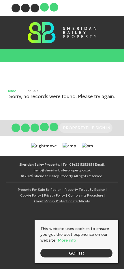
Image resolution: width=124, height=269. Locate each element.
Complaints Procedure (85, 195)
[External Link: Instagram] (26, 9)
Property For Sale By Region (39, 190)
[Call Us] (54, 7)
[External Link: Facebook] (16, 9)
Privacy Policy (54, 195)
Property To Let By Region (85, 190)
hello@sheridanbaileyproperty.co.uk (62, 170)
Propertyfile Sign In (86, 8)
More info (67, 240)
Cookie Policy (30, 195)
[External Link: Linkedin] (35, 9)
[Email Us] (44, 7)
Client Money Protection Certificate (62, 201)
